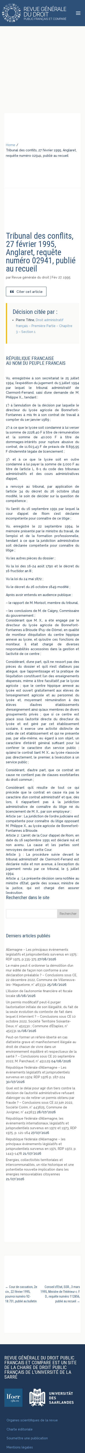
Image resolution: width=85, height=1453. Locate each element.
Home (10, 145)
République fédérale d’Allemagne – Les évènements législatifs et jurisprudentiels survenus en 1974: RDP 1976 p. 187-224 (38, 1072)
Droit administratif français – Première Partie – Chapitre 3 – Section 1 (44, 326)
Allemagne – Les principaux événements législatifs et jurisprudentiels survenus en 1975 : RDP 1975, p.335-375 (42, 954)
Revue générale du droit (30, 277)
